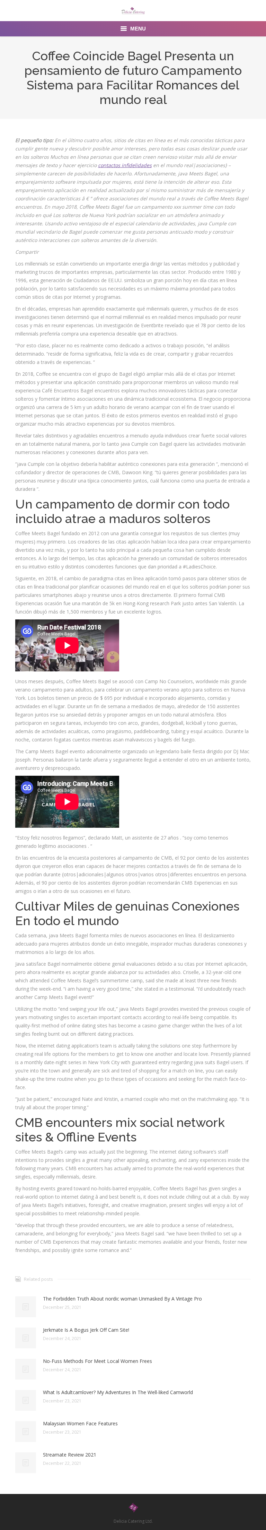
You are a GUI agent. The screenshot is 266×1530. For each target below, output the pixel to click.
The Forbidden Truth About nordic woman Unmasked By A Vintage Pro (122, 1298)
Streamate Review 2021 (69, 1454)
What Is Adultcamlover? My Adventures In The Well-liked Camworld (118, 1392)
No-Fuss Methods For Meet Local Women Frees (97, 1361)
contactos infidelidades (125, 165)
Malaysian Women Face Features (80, 1423)
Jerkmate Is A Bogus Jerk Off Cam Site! (86, 1330)
